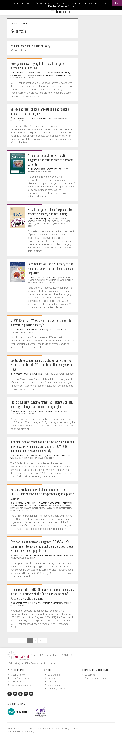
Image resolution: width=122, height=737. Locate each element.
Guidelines (90, 674)
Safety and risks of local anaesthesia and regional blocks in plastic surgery (40, 111)
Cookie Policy (18, 674)
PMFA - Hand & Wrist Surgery (53, 508)
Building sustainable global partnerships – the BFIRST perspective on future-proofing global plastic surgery (42, 494)
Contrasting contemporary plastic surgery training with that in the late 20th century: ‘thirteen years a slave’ (41, 364)
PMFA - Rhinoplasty (44, 224)
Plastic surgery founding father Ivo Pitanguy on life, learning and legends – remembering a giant (41, 404)
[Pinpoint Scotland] (18, 655)
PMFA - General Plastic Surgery (57, 280)
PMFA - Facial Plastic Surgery (56, 506)
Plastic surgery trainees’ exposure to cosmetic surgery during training (50, 211)
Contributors (54, 685)
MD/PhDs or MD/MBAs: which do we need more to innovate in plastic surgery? (41, 322)
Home (14, 24)
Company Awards (56, 688)
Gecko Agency (26, 731)
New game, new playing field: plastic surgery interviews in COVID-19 (37, 65)
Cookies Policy (66, 6)
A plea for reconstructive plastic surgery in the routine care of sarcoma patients (50, 160)
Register (52, 678)
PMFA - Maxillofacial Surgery (41, 283)
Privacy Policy (18, 681)
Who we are (54, 674)
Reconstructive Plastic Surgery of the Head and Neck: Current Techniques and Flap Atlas (51, 268)
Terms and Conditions (22, 685)
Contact (52, 681)
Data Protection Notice (22, 678)
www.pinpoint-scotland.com (47, 663)
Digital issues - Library (95, 678)
